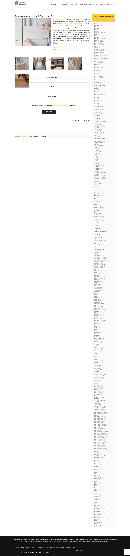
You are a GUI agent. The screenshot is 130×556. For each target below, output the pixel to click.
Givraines (96, 227)
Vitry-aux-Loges (98, 522)
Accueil (53, 4)
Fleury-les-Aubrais (99, 212)
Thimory (96, 484)
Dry (95, 189)
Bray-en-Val (97, 90)
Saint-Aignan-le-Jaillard (100, 413)
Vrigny (95, 523)
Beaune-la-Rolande (99, 63)
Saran (95, 463)
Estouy (95, 203)
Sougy (95, 475)
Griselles (96, 233)
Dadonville (96, 174)
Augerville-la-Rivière (99, 39)
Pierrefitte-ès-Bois (99, 388)
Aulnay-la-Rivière (98, 40)
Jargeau (96, 248)
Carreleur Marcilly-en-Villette (75, 541)
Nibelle (95, 353)
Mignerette (97, 325)
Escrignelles (97, 201)
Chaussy (96, 133)
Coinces (96, 147)
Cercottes (96, 103)
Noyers (96, 356)
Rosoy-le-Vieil (97, 404)
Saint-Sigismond (98, 457)
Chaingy (96, 111)
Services (74, 4)
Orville (95, 367)
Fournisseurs (40, 548)
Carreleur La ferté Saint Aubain (43, 541)
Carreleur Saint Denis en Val (102, 541)
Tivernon (96, 490)
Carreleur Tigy (71, 539)
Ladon (95, 272)
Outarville (96, 371)
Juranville (96, 252)
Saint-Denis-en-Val (99, 422)
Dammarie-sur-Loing (99, 177)
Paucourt (96, 385)
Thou (95, 487)
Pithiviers (96, 389)
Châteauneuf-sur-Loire (100, 126)
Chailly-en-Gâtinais (99, 109)
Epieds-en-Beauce (99, 195)
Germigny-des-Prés (99, 221)
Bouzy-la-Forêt (98, 87)
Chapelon (96, 120)
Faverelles (96, 204)
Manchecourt (97, 302)
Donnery (96, 185)
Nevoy (95, 352)
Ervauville (96, 198)
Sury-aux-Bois (97, 480)
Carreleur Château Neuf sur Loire (84, 539)
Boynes (96, 88)
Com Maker (46, 552)
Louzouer (96, 298)
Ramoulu (96, 401)
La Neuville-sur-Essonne (100, 264)
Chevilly (96, 139)
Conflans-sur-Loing (99, 151)
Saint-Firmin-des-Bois (100, 424)
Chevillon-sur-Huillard (100, 138)
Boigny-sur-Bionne (99, 67)
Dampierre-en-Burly (99, 179)
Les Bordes (97, 284)
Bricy (95, 96)
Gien (95, 224)
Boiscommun (97, 69)
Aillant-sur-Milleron (99, 25)
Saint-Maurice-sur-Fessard (101, 450)
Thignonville (97, 483)
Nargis (95, 346)
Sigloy (95, 472)
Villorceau (96, 519)
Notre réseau (100, 4)
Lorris (95, 294)
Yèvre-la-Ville (97, 525)
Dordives (96, 186)
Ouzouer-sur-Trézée (99, 379)
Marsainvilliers (98, 311)
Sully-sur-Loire (98, 478)
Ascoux (96, 34)
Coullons (96, 160)
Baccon (96, 48)
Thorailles (96, 486)
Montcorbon (97, 331)
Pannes (96, 382)
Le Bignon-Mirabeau (99, 278)
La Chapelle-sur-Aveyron (100, 260)
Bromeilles (96, 97)
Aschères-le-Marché (99, 32)
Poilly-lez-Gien (98, 392)
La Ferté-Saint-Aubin (99, 263)
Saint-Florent (97, 427)
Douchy (96, 188)
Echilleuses (97, 191)
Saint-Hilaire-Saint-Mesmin (101, 433)
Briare (95, 93)
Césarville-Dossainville (100, 108)
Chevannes (97, 136)
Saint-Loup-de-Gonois (100, 441)
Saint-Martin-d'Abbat (99, 445)
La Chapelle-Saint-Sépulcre (101, 258)
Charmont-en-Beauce (100, 121)
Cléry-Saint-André (99, 145)
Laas (95, 269)
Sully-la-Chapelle (98, 477)
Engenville (96, 194)
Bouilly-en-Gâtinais (99, 82)
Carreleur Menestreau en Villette (59, 541)
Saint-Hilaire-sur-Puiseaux (101, 435)
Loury (95, 296)
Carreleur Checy (26, 539)
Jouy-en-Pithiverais (99, 249)
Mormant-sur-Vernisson (100, 338)
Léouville (96, 282)
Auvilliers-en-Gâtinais (99, 45)
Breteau (96, 91)
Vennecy (96, 502)
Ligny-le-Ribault (98, 287)
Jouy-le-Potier (97, 251)
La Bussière (97, 254)
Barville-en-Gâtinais (99, 49)
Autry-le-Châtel (98, 43)
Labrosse (96, 270)
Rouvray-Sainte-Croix (100, 406)
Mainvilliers (97, 299)
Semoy (95, 468)
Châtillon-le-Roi (98, 130)
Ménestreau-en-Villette (100, 314)
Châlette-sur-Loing (99, 112)
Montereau (97, 334)
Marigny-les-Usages (99, 310)
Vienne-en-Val (97, 505)
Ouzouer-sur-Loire (99, 377)
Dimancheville (97, 183)
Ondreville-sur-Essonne (100, 361)
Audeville (96, 37)
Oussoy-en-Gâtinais (99, 370)
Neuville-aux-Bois (98, 349)
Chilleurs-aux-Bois (99, 142)
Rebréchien (97, 403)
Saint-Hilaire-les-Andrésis (101, 432)
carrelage (70, 24)
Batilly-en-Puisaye (99, 52)
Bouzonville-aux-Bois (99, 85)
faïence (76, 24)
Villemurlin (96, 513)
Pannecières (97, 380)
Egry (95, 192)
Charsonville (97, 123)
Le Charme (97, 279)
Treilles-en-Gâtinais (99, 495)
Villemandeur (97, 510)
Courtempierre (98, 168)
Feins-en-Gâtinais (99, 207)
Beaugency (97, 60)
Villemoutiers (97, 511)
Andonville (96, 28)
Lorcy (95, 293)
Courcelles (96, 163)
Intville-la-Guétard (99, 245)
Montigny (96, 335)
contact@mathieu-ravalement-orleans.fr (69, 50)
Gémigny (96, 219)
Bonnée (96, 75)
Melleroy (96, 313)
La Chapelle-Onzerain (100, 255)
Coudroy (96, 159)
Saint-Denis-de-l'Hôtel (100, 421)
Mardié (95, 305)
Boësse (96, 66)
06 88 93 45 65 (60, 47)
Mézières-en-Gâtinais (100, 320)
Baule (95, 54)
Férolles (96, 209)
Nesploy (96, 347)
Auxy (95, 46)
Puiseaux (96, 398)
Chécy (95, 135)
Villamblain (97, 508)
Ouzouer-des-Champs (100, 374)
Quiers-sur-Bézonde (99, 400)
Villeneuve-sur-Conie (99, 514)
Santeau (96, 462)
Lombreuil (96, 291)
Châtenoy (96, 127)
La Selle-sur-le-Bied (99, 267)
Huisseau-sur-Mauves (100, 240)
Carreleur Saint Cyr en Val (88, 541)
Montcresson (97, 332)
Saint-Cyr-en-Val (98, 419)
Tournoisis (96, 492)
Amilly (95, 26)
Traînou (96, 493)
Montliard (96, 337)
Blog (91, 4)
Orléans (96, 362)
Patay (95, 383)
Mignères (96, 323)
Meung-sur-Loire (98, 319)
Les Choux (97, 285)
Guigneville (97, 234)
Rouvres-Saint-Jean (99, 407)
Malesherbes (97, 301)
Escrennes (96, 200)
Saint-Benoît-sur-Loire (100, 416)
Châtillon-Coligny (98, 129)
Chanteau (96, 117)
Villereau (96, 516)
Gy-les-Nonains (98, 237)
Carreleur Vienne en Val (98, 539)
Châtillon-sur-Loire (99, 132)
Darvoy (96, 180)
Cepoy (95, 102)
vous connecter (25, 136)
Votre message (52, 96)
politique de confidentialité (61, 105)
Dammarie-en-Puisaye (100, 176)
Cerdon (96, 105)
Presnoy (96, 395)
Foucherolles (97, 215)
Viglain (95, 507)
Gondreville (97, 228)
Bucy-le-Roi (97, 99)
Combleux (96, 148)
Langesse (96, 275)
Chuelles (96, 144)
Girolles (96, 225)
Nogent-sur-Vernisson (100, 355)
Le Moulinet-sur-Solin (99, 281)
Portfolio (83, 4)
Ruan (95, 410)
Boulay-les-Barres (99, 84)
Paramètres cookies (79, 550)
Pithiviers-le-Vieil (98, 391)
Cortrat (95, 156)
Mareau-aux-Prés (98, 308)
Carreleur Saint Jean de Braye (51, 539)
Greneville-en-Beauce (100, 231)
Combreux (96, 150)
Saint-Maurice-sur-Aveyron (101, 448)
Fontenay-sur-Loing (99, 213)
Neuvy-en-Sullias (98, 350)
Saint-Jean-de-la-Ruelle (100, 438)
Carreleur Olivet (108, 539)
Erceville (96, 197)
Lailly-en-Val (97, 273)
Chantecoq (97, 118)
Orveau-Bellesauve (99, 365)
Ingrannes (96, 242)
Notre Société (64, 4)
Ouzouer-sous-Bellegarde (101, 376)
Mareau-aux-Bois (98, 307)
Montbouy (96, 329)
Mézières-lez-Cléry (99, 322)
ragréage (87, 28)
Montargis (96, 326)
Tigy (95, 489)
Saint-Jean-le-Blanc (99, 439)
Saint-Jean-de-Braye (99, 436)
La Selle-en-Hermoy (99, 266)
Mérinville (96, 316)
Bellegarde (97, 64)
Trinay (95, 498)
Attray (95, 35)
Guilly (95, 236)
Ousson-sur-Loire (98, 368)
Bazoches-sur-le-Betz (100, 57)
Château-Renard (98, 124)
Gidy (95, 222)
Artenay (96, 31)
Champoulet (97, 115)
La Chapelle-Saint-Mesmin (101, 257)
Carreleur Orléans (58, 19)
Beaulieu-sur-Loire (99, 61)
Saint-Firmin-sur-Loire (100, 425)
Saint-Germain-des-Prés (100, 429)
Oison (95, 358)
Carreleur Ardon (32, 541)
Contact (110, 4)
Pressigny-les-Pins (99, 397)
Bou (95, 79)
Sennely (96, 469)
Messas (96, 317)
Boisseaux (96, 72)
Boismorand (97, 70)
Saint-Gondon (97, 430)
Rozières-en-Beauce (99, 409)
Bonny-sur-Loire (98, 76)
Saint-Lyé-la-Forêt (99, 444)
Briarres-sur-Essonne (99, 94)
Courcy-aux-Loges (99, 165)
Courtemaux (97, 166)
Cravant (96, 171)
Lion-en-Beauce (98, 288)
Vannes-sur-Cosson (99, 499)
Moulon (96, 341)
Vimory (95, 520)
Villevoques (97, 517)
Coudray (96, 157)
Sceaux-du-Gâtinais (99, 465)
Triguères (96, 496)
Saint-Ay (96, 415)
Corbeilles (96, 153)
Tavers (95, 481)
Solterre (96, 474)
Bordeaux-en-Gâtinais (100, 78)
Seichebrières (97, 466)
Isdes (95, 246)
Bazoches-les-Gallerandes (101, 55)
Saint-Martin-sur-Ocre (100, 447)
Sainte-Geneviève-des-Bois (101, 459)
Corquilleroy (97, 154)
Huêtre (95, 239)
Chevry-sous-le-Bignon (100, 141)
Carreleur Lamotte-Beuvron (37, 539)
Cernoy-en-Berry (98, 106)
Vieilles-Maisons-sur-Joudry (101, 504)
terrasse (81, 24)
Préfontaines (97, 394)
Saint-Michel (97, 451)
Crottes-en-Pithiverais (100, 173)
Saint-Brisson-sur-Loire (100, 418)
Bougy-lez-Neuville (99, 81)
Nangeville (96, 344)
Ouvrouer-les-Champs (100, 373)
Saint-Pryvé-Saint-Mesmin (101, 456)
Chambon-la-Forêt (99, 114)
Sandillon (96, 460)
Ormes (95, 364)
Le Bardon (96, 276)
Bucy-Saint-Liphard (99, 100)
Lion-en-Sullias (98, 290)
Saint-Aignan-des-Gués (100, 412)
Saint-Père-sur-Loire (99, 454)
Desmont (96, 182)
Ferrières (96, 210)
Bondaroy (96, 73)
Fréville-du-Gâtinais (99, 216)
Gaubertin (96, 218)
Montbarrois (97, 328)
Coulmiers (96, 162)
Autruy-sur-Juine (98, 42)
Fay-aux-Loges (98, 206)
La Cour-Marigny (98, 261)
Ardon (95, 23)
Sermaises (96, 471)
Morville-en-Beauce (99, 340)
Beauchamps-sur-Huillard (101, 58)
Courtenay (96, 170)
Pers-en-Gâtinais (98, 386)
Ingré (95, 243)
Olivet (95, 359)
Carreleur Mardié (63, 539)
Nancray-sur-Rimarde (100, 343)
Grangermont (97, 230)
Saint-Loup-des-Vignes (100, 442)
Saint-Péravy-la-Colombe (101, 453)
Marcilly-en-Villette (99, 304)
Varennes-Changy (99, 501)
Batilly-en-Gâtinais (99, 51)
